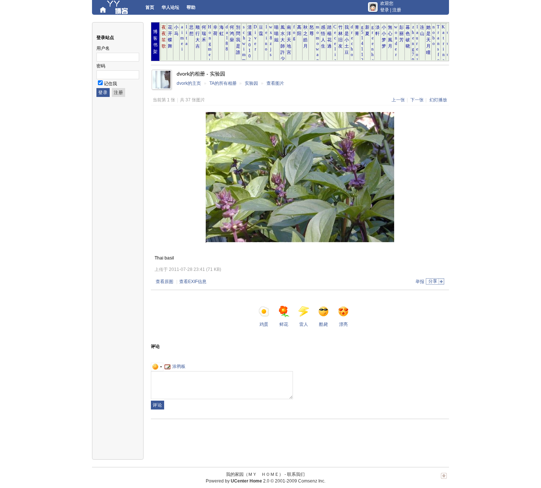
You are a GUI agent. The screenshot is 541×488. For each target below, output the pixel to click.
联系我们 (296, 474)
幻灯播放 (438, 99)
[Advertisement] (285, 439)
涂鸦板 (178, 366)
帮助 (191, 7)
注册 (396, 10)
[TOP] (444, 479)
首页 (149, 7)
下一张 (417, 99)
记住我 (110, 83)
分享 (432, 281)
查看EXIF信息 (192, 281)
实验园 (251, 83)
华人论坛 (170, 7)
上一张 (398, 99)
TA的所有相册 (223, 83)
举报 (420, 281)
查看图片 (275, 83)
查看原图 (164, 281)
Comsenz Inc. (311, 481)
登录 (384, 10)
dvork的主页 (189, 83)
